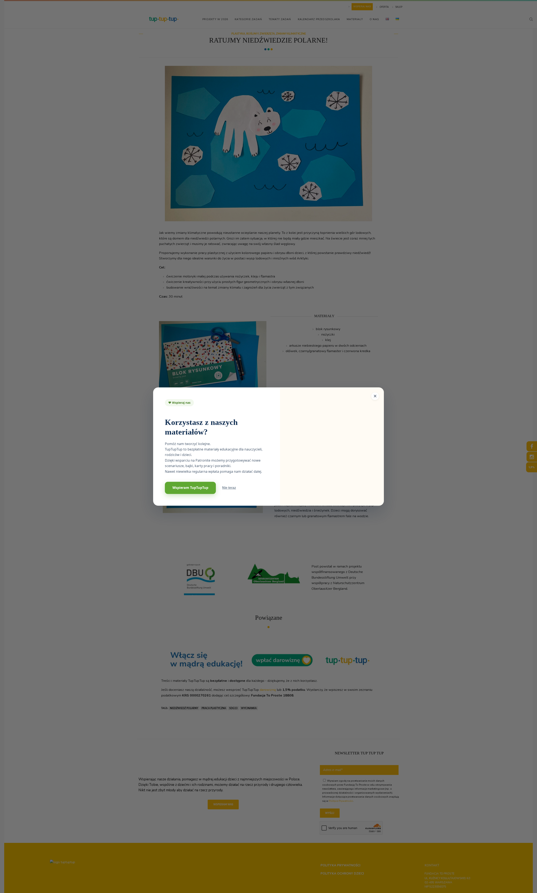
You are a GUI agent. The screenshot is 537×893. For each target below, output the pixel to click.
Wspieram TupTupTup (190, 487)
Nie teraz (229, 487)
